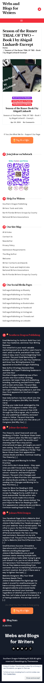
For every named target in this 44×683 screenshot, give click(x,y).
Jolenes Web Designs (20, 513)
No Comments (28, 122)
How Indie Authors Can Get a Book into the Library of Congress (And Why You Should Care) (21, 400)
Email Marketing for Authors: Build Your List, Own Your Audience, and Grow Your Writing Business (22, 343)
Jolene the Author (18, 427)
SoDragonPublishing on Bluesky (16, 290)
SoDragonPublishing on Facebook (17, 308)
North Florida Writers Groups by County (20, 213)
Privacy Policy (9, 245)
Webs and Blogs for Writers (11, 8)
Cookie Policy (11, 674)
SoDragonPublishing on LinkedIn (16, 321)
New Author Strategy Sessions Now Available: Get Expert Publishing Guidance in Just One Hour (22, 370)
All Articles (7, 232)
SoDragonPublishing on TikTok (16, 299)
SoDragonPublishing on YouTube (17, 295)
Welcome (7, 259)
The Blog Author (10, 254)
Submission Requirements (14, 250)
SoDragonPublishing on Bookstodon (18, 303)
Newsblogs (19, 661)
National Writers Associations (16, 217)
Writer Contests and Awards (15, 263)
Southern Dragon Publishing (15, 204)
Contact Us (7, 237)
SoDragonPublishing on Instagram (17, 312)
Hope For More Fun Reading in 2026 (18, 488)
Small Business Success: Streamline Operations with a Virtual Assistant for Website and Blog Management (20, 548)
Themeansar (32, 661)
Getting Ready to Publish (22, 101)
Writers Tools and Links (13, 208)
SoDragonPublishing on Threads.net (18, 316)
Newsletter (8, 241)
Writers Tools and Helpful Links (16, 267)
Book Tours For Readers (22, 98)
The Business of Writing (22, 104)
